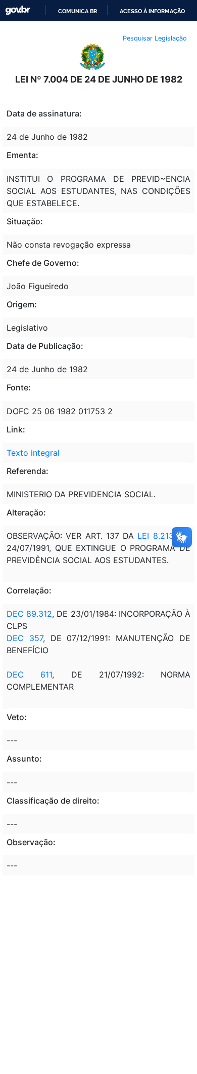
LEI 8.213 (155, 536)
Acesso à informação (152, 11)
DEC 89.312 (29, 614)
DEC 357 (25, 638)
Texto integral (33, 453)
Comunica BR (77, 11)
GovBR (17, 10)
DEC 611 (29, 674)
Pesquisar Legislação (155, 38)
